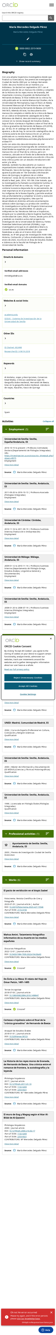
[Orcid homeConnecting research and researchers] (10, 5)
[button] (48, 421)
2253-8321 (22, 1089)
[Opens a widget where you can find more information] (45, 1330)
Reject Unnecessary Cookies (28, 677)
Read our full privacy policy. (16, 669)
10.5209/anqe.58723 (18, 1036)
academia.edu (11, 314)
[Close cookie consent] (51, 639)
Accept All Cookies (28, 686)
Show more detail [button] (11, 465)
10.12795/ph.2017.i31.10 (20, 1084)
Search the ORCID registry (13, 13)
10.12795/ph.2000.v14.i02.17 (22, 1131)
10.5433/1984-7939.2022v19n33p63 (25, 954)
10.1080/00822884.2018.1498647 (24, 995)
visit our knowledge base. (28, 1318)
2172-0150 (22, 910)
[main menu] (51, 5)
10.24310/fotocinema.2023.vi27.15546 (26, 907)
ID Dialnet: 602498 (13, 347)
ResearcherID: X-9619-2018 (17, 351)
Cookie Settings (28, 694)
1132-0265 (22, 1087)
